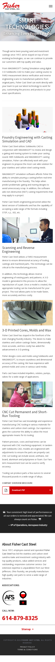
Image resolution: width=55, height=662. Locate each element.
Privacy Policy (27, 647)
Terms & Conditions (27, 649)
